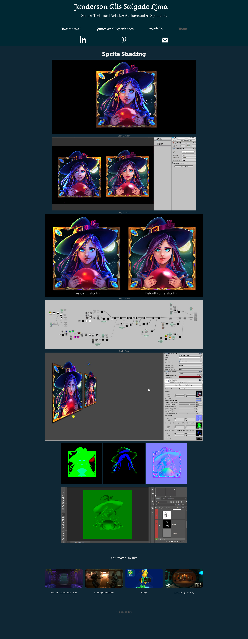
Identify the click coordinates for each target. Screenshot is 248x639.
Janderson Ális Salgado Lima (121, 6)
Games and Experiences (115, 29)
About (182, 29)
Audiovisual (71, 29)
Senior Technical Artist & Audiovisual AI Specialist (124, 15)
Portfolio (156, 29)
